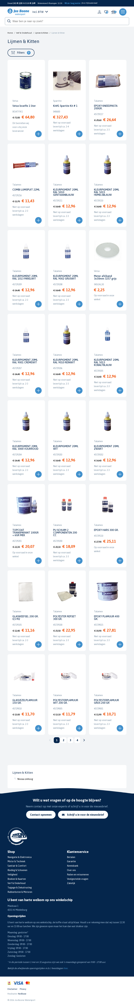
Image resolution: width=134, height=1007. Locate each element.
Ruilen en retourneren (78, 874)
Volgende (84, 740)
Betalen (71, 857)
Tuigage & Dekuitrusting (20, 887)
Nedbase (22, 994)
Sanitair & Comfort (17, 865)
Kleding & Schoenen (17, 870)
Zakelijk (71, 883)
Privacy (23, 989)
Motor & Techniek (16, 861)
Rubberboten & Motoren (20, 892)
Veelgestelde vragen (77, 879)
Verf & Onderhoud (24, 33)
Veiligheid (12, 874)
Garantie (71, 861)
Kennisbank (72, 865)
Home (10, 33)
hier (65, 968)
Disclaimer (12, 989)
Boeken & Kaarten (17, 879)
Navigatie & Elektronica (20, 857)
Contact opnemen (41, 814)
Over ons (71, 870)
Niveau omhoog (25, 779)
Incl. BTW (38, 11)
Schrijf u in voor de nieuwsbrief (85, 814)
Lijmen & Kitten (41, 33)
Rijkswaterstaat (91, 3)
